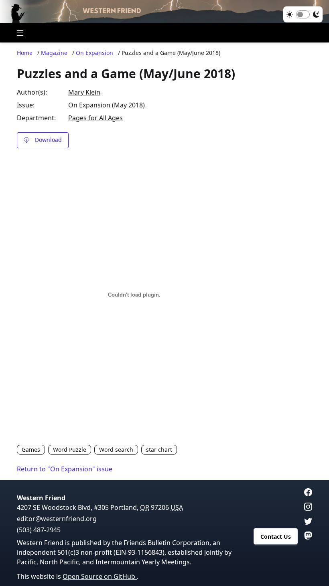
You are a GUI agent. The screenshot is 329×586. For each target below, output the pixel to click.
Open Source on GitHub (100, 576)
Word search (116, 449)
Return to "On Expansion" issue (64, 469)
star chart (159, 449)
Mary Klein (84, 92)
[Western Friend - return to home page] (164, 11)
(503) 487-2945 (39, 529)
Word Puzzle (69, 449)
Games (31, 449)
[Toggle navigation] (20, 33)
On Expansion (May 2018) (106, 105)
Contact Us (275, 536)
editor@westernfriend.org (57, 518)
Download (48, 139)
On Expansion (94, 53)
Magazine (54, 53)
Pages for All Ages (95, 117)
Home (24, 53)
